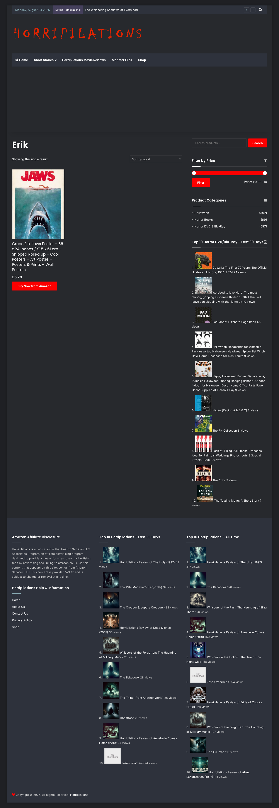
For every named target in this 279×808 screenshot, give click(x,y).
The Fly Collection (225, 430)
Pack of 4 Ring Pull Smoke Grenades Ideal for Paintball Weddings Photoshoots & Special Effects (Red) (227, 455)
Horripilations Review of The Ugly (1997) (147, 562)
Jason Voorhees (133, 763)
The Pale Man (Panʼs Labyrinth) (141, 587)
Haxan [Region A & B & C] (230, 410)
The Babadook (129, 677)
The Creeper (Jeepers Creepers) (142, 607)
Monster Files (122, 60)
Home (23, 60)
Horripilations (79, 794)
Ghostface (127, 718)
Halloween (201, 213)
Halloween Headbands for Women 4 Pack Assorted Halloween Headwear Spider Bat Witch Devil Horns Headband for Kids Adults (228, 351)
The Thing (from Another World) (141, 697)
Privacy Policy (22, 620)
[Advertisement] (139, 99)
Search (257, 143)
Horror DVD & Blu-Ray (209, 226)
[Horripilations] (77, 34)
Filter (200, 182)
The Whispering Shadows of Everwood (111, 10)
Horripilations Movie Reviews (84, 60)
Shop (142, 60)
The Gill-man (215, 752)
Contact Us (20, 613)
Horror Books (203, 219)
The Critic (219, 480)
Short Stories (44, 60)
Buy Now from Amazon (34, 286)
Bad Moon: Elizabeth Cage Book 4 (236, 322)
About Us (18, 606)
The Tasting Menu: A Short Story (236, 500)
